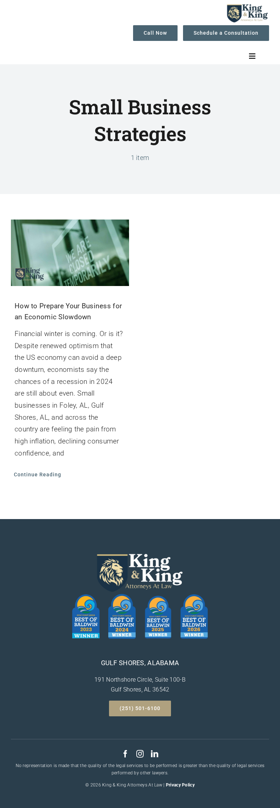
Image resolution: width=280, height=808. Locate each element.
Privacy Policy (180, 785)
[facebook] (125, 754)
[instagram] (140, 754)
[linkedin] (154, 754)
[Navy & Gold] (247, 7)
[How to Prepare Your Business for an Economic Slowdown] (70, 253)
